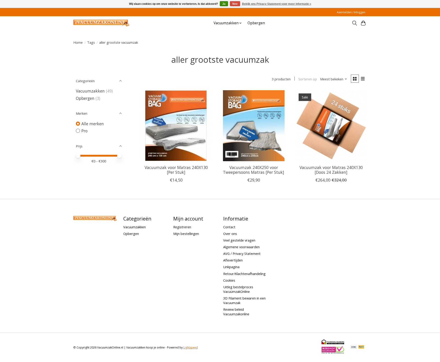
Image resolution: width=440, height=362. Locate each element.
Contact (229, 227)
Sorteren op (307, 79)
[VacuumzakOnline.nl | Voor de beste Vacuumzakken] (101, 23)
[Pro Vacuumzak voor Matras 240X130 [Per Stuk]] (176, 125)
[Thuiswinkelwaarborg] (333, 343)
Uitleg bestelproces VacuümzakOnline (238, 289)
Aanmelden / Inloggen (351, 12)
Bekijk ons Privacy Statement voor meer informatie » (276, 3)
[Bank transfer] (354, 347)
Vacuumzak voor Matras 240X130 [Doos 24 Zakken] (331, 170)
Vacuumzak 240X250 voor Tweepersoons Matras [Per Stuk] (253, 170)
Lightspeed (190, 347)
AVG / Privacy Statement (242, 253)
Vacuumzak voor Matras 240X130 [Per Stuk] (176, 170)
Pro (84, 130)
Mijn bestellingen (186, 233)
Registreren (182, 227)
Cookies (229, 280)
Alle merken (92, 123)
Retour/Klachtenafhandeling (244, 273)
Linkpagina (231, 266)
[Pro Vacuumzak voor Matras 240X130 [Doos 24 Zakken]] (330, 125)
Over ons (230, 233)
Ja (224, 3)
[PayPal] (361, 347)
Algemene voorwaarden (241, 247)
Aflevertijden (233, 260)
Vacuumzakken (90, 91)
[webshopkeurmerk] (333, 353)
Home (78, 42)
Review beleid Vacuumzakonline (236, 311)
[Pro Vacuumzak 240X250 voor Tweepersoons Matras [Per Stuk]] (253, 125)
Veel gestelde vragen (239, 240)
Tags (91, 42)
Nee (235, 3)
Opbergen (256, 23)
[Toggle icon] (354, 23)
